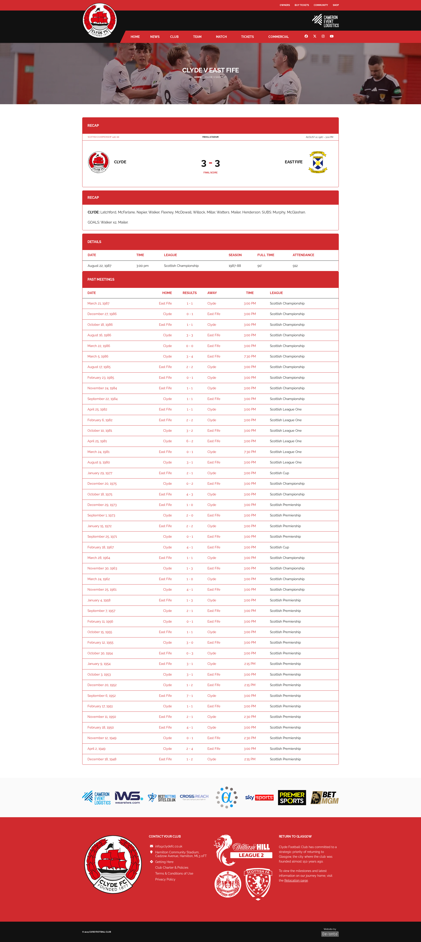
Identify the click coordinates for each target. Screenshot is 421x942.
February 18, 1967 (100, 547)
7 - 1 (190, 696)
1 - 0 (190, 505)
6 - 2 (189, 441)
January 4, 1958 (99, 600)
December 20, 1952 (102, 685)
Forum (284, 14)
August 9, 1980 (98, 462)
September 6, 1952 (101, 696)
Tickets (247, 37)
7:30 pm (250, 356)
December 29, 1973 (102, 505)
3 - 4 (189, 356)
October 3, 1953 (99, 674)
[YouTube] (332, 36)
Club (174, 37)
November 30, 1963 (102, 568)
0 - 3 (189, 653)
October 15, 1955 (99, 632)
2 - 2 (189, 367)
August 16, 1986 (99, 335)
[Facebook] (307, 36)
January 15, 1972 (99, 526)
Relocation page (296, 880)
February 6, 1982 (99, 420)
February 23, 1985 (100, 378)
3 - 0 (189, 642)
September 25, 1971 (102, 537)
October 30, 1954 (100, 653)
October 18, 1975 (99, 494)
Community (321, 5)
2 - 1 (190, 473)
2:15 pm (249, 664)
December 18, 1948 (101, 759)
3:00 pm (250, 303)
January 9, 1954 (99, 664)
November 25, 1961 (101, 590)
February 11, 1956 (100, 621)
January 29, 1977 (99, 473)
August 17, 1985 (99, 367)
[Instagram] (324, 36)
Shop (336, 5)
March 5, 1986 (97, 356)
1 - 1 (190, 303)
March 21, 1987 (98, 303)
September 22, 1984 (102, 399)
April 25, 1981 (97, 441)
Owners (285, 5)
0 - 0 (189, 346)
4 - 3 (189, 494)
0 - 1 (190, 314)
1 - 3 (190, 568)
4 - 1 (190, 547)
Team (197, 37)
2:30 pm (250, 717)
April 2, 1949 (96, 749)
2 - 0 (189, 515)
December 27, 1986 (102, 314)
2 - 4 (189, 749)
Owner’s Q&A (288, 17)
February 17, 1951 (100, 706)
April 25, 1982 (97, 409)
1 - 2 (190, 685)
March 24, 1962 (98, 579)
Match (221, 37)
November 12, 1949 (101, 738)
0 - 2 (189, 484)
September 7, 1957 (101, 611)
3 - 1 (190, 462)
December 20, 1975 (102, 484)
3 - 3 (189, 335)
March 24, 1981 (98, 452)
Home (135, 37)
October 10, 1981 (99, 431)
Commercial (278, 37)
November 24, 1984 (102, 388)
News (155, 37)
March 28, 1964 (98, 558)
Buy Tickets (302, 5)
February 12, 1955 (100, 642)
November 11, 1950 (101, 717)
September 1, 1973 (101, 515)
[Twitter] (315, 36)
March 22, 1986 (98, 346)
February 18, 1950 (100, 727)
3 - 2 (189, 431)
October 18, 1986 (100, 325)
